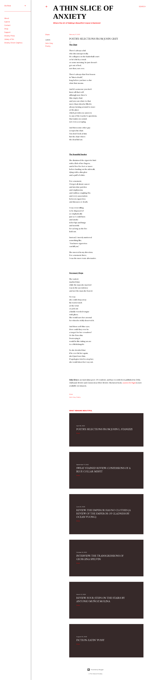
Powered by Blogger (97, 669)
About (6, 18)
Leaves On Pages (129, 383)
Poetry (48, 46)
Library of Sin (9, 39)
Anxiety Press (9, 36)
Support (7, 32)
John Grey (49, 43)
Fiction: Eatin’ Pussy (90, 640)
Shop (6, 29)
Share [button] (47, 35)
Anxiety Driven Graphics (13, 43)
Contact (7, 25)
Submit (7, 22)
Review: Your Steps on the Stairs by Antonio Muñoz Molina (100, 599)
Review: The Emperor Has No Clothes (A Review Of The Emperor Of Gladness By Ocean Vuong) (103, 513)
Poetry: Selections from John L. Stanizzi (104, 429)
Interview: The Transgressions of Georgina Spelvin (100, 557)
